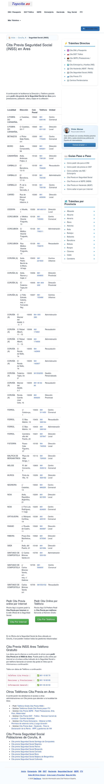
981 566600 (40, 566)
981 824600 (43, 507)
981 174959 (37, 340)
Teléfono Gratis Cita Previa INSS (30, 706)
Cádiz (69, 255)
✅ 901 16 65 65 (43, 680)
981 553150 (43, 553)
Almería (70, 218)
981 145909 (37, 349)
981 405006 (42, 195)
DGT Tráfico (29, 12)
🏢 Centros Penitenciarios (77, 80)
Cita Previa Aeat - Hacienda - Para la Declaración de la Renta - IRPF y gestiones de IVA (31, 727)
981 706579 (40, 244)
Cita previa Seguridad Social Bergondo (26, 749)
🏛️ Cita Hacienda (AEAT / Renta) (80, 68)
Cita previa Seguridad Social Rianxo (25, 746)
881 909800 (40, 274)
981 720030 (43, 456)
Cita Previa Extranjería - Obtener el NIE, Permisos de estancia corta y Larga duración (31, 722)
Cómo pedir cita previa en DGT (79, 167)
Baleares (70, 236)
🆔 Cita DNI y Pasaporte (76, 50)
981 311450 (43, 411)
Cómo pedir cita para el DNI (78, 163)
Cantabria (71, 258)
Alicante (70, 214)
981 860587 (43, 527)
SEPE (39, 12)
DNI (39, 771)
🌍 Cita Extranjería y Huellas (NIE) (81, 64)
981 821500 (43, 495)
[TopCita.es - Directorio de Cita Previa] (20, 4)
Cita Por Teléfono (46, 619)
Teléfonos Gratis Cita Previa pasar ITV (34, 708)
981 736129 (42, 157)
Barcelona (71, 240)
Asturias (70, 225)
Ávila (69, 229)
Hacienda (60, 12)
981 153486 (40, 296)
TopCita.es (37, 778)
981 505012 (43, 466)
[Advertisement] (32, 70)
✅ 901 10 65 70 (43, 675)
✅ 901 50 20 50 (43, 685)
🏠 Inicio (11, 37)
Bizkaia (70, 244)
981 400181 (43, 517)
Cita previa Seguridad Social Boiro (25, 754)
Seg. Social (72, 12)
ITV (81, 12)
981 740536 (43, 444)
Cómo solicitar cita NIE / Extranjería (76, 172)
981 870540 (43, 537)
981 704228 (42, 166)
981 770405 (42, 137)
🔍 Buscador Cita (90, 28)
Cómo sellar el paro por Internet (80, 189)
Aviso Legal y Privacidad (56, 775)
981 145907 (37, 362)
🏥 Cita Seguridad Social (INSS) (80, 72)
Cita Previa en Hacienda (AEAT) (80, 185)
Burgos (70, 247)
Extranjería (49, 12)
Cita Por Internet (18, 621)
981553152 (41, 584)
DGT (45, 771)
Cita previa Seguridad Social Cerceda (26, 751)
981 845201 (42, 147)
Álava (69, 222)
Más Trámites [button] (14, 20)
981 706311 (40, 229)
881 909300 (37, 396)
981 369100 (43, 427)
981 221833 (40, 259)
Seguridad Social (65, 771)
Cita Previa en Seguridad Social (79, 177)
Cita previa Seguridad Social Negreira (26, 744)
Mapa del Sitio (71, 775)
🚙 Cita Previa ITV (74, 76)
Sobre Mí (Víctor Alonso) (37, 775)
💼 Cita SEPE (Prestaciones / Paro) (78, 59)
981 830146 (42, 118)
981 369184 (43, 420)
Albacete (70, 211)
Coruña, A (22, 37)
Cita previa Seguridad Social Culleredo (26, 759)
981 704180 (42, 176)
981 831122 (42, 127)
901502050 (38, 373)
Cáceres (70, 251)
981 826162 (43, 476)
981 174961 (37, 330)
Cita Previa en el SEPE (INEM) (79, 181)
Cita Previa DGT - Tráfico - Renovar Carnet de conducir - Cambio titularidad (33, 717)
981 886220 (43, 486)
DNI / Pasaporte (14, 12)
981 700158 (42, 186)
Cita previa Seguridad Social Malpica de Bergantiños (32, 756)
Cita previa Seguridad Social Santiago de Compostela (32, 741)
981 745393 (40, 217)
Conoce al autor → (80, 145)
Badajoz (70, 233)
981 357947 (43, 435)
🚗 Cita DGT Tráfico (75, 54)
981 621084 (43, 546)
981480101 (41, 209)
